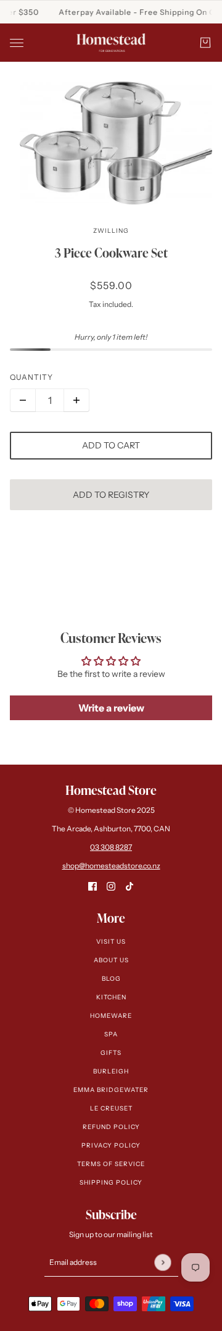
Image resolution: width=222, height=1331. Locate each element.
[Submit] (162, 1262)
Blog (111, 979)
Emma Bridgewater (111, 1090)
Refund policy (111, 1127)
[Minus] (23, 400)
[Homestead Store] (111, 42)
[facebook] (92, 886)
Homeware (111, 1016)
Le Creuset (111, 1108)
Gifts (111, 1053)
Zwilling (111, 231)
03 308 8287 (111, 847)
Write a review (111, 708)
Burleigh (111, 1071)
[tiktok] (129, 886)
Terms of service (111, 1164)
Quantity (31, 377)
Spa (111, 1034)
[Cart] (205, 42)
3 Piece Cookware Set (111, 252)
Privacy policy (111, 1145)
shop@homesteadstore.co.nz (111, 865)
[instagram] (111, 886)
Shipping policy (111, 1182)
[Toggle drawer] (16, 43)
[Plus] (76, 400)
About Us (111, 960)
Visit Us (111, 942)
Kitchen (111, 997)
